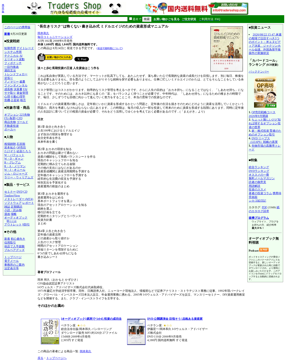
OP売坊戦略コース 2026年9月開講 (262, 114)
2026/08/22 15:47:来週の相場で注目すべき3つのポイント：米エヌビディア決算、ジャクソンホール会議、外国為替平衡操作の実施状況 (265, 44)
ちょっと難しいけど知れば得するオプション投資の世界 (265, 123)
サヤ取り (10, 92)
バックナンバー (259, 71)
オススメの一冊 (259, 174)
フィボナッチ (13, 63)
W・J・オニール (14, 169)
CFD (19, 118)
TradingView (12, 195)
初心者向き (18, 238)
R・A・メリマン (15, 166)
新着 (7, 33)
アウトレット (13, 224)
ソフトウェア (13, 202)
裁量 (22, 81)
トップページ (13, 257)
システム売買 (13, 52)
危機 (7, 100)
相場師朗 (10, 144)
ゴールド (22, 122)
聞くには (12, 221)
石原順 (21, 144)
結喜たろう (24, 151)
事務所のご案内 (14, 264)
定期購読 (16, 206)
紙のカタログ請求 (264, 209)
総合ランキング (259, 167)
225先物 (24, 114)
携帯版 (3, 8)
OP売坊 (21, 147)
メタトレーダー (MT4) (18, 199)
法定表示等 (11, 268)
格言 (23, 100)
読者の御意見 (257, 182)
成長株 (8, 89)
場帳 (14, 214)
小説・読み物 (13, 210)
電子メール (11, 261)
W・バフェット (14, 155)
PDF (264, 207)
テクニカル (11, 55)
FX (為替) (10, 118)
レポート (28, 202)
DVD (20, 191)
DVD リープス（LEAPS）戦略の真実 (263, 140)
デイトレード (25, 48)
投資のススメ (257, 189)
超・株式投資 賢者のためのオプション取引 (265, 132)
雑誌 (7, 206)
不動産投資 (11, 125)
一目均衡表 (11, 67)
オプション (11, 114)
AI (20, 55)
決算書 (18, 89)
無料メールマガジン (262, 178)
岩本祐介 (10, 147)
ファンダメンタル (15, 85)
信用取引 (10, 242)
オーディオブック (15, 217)
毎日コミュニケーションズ (55, 37)
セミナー (10, 191)
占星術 (15, 100)
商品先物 (10, 122)
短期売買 (10, 48)
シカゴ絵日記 (257, 200)
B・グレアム (12, 162)
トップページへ (56, 358)
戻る (40, 358)
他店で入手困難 (14, 246)
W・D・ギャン (13, 158)
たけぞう (10, 151)
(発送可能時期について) (110, 48)
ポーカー (10, 129)
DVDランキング (259, 171)
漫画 (7, 214)
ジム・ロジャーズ (15, 173)
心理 (7, 96)
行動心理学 (18, 96)
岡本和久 (43, 33)
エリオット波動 (14, 59)
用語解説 (254, 186)
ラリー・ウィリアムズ (18, 177)
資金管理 (22, 92)
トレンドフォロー (15, 74)
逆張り (8, 78)
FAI (25, 89)
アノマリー (11, 81)
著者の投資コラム (260, 193)
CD (25, 191)
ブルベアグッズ (14, 250)
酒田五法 (10, 70)
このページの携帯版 (17, 27)
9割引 (26, 224)
